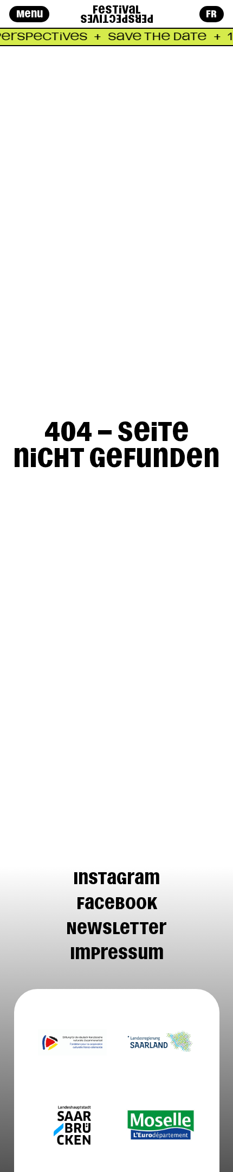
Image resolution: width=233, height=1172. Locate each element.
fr (211, 14)
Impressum (117, 953)
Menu (29, 14)
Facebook (116, 903)
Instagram (116, 878)
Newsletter (116, 928)
